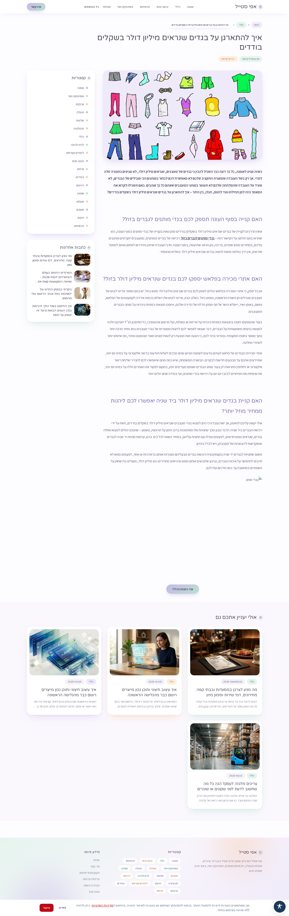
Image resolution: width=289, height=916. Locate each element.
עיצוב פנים (162, 7)
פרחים (160, 890)
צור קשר (95, 866)
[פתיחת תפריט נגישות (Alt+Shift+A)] (280, 907)
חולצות (160, 875)
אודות (96, 860)
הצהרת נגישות (92, 885)
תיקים (158, 883)
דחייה (62, 908)
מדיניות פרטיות (91, 879)
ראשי (256, 24)
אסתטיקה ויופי (125, 7)
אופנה (190, 7)
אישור (46, 908)
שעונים (174, 875)
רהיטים (126, 875)
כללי (177, 7)
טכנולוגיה (173, 883)
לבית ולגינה (143, 875)
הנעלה (138, 868)
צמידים (120, 883)
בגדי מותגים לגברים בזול (198, 238)
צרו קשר (36, 7)
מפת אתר (94, 892)
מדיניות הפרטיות (102, 905)
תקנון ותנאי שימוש (90, 873)
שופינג (124, 868)
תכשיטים (145, 7)
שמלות (107, 7)
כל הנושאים (91, 7)
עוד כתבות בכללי (182, 589)
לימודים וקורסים (140, 883)
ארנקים (174, 890)
